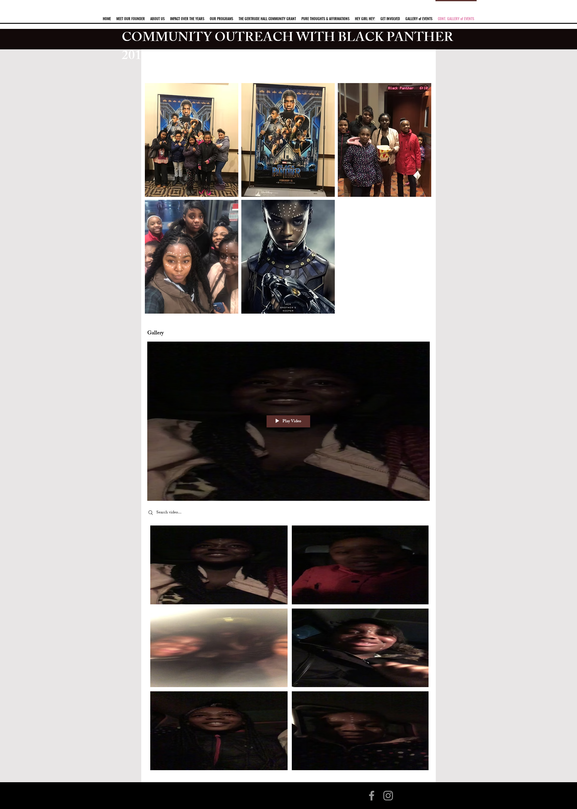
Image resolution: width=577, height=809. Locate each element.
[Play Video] (218, 564)
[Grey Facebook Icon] (371, 795)
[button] (157, 16)
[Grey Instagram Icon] (388, 795)
